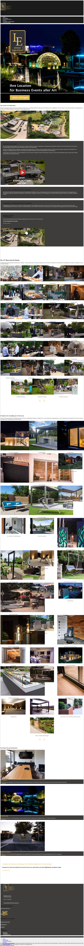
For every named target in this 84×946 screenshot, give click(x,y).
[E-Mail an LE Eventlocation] (11, 902)
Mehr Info (4, 783)
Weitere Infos (2, 945)
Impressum (5, 932)
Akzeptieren (7, 945)
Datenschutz (5, 933)
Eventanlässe (5, 18)
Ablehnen (12, 945)
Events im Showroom (7, 19)
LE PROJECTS (3, 924)
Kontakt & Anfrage (6, 22)
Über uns (5, 20)
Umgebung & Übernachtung (8, 21)
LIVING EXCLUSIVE (5, 922)
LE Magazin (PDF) (7, 934)
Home (4, 17)
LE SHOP (2, 927)
